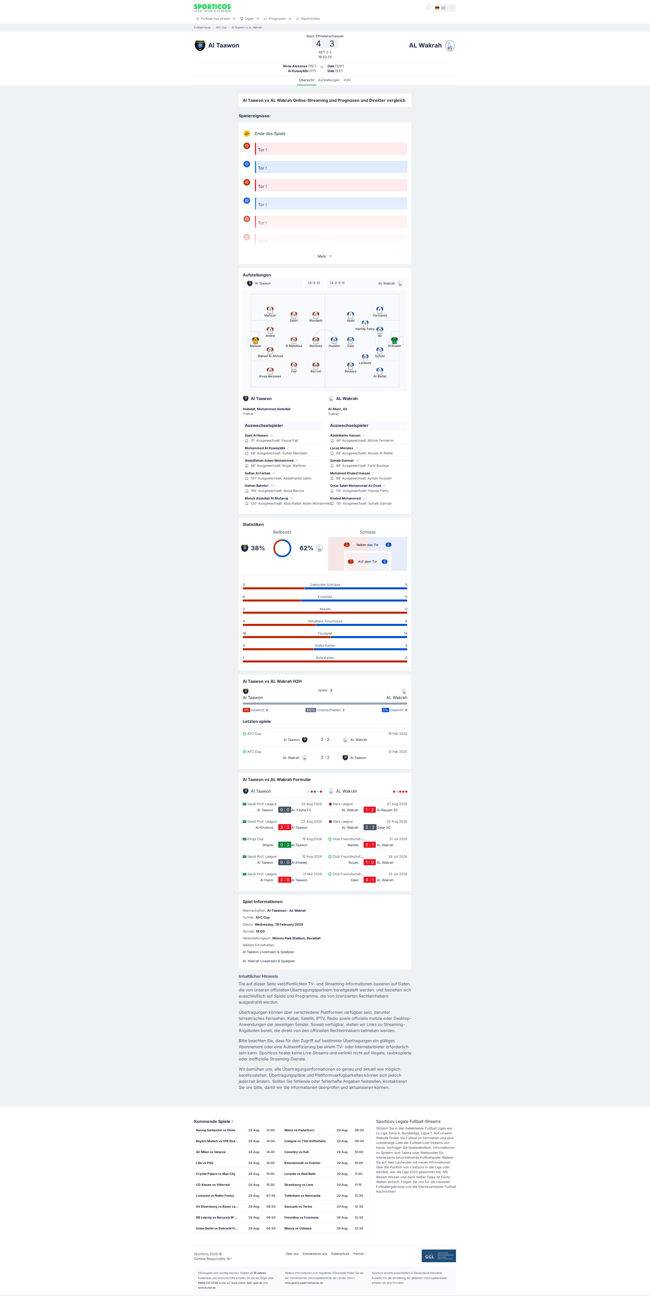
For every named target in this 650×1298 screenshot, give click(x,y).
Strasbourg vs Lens (298, 1185)
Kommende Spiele (212, 1121)
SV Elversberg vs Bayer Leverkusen (219, 1206)
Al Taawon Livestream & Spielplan (268, 952)
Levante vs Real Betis (300, 1174)
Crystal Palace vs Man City (215, 1174)
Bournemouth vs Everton (302, 1163)
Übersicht (306, 80)
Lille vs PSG (204, 1163)
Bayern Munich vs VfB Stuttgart (219, 1141)
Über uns (292, 1254)
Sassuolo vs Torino (298, 1206)
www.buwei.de (207, 1287)
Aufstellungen (329, 80)
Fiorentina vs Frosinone (301, 1217)
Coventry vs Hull (296, 1152)
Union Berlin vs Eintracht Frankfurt (219, 1228)
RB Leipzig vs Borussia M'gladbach (219, 1217)
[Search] (428, 8)
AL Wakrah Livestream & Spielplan (269, 961)
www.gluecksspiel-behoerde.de (304, 1282)
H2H (347, 80)
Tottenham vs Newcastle (302, 1195)
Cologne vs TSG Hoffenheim (305, 1141)
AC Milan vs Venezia (211, 1152)
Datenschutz (340, 1254)
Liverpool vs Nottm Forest (215, 1195)
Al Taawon (253, 697)
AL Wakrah (396, 697)
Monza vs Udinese (298, 1228)
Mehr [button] (322, 256)
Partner (358, 1254)
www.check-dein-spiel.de (246, 1282)
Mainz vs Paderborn (299, 1130)
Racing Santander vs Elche (215, 1130)
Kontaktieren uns (315, 1254)
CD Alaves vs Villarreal (213, 1185)
